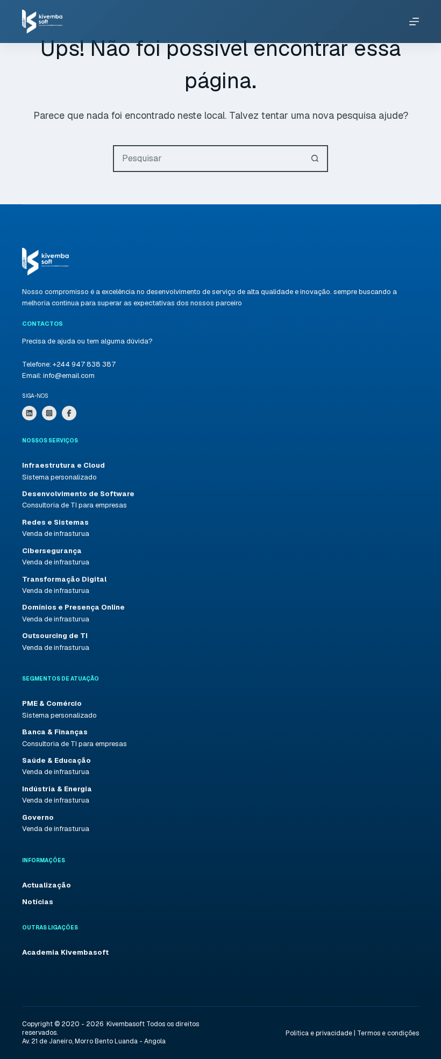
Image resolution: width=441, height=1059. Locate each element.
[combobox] (208, 158)
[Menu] (414, 21)
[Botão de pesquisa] (314, 158)
